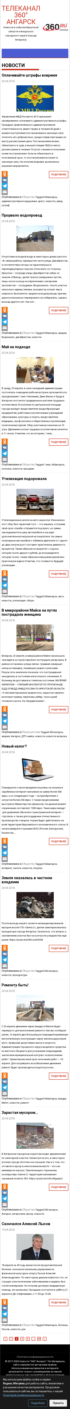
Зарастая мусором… (20, 1112)
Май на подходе (16, 347)
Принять (58, 1403)
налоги (17, 868)
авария (62, 333)
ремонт (25, 1102)
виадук (62, 1098)
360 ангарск (56, 732)
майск (30, 736)
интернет (7, 868)
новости (50, 201)
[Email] (5, 192)
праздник (28, 468)
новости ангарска (56, 736)
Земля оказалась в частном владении (27, 880)
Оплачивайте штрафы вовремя (29, 75)
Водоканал (8, 337)
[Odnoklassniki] (5, 174)
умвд (59, 201)
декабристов (23, 337)
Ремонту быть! (15, 985)
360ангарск (50, 197)
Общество (28, 196)
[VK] (5, 180)
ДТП (23, 736)
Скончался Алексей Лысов (26, 1224)
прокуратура (20, 975)
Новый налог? (14, 746)
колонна (6, 468)
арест (41, 201)
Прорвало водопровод (22, 215)
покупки (37, 868)
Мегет (5, 1102)
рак (23, 1329)
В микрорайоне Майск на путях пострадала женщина (29, 612)
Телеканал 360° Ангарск (21, 14)
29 (39, 1338)
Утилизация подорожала (24, 478)
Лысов (6, 1329)
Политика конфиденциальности (35, 1356)
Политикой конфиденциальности (23, 1395)
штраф (6, 205)
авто (61, 596)
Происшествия (31, 732)
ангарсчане (18, 1213)
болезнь (63, 1325)
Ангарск (15, 736)
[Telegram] (5, 186)
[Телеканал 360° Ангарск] (54, 26)
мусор (29, 1213)
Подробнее (58, 174)
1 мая (47, 464)
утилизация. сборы (23, 600)
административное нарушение (19, 201)
